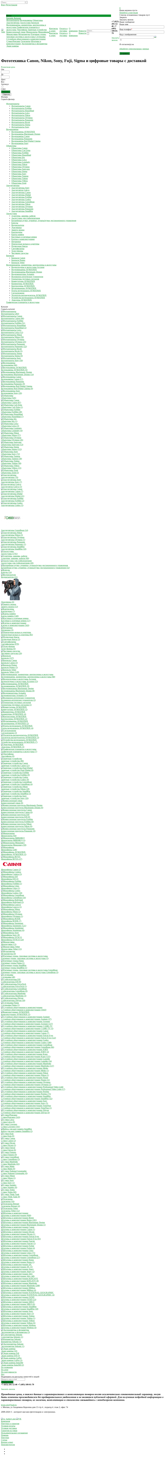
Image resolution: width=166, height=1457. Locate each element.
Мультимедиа (24, 34)
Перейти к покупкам (128, 13)
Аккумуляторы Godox (21, 199)
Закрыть (123, 17)
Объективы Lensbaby (20, 162)
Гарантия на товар (9, 1430)
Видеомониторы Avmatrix (22, 274)
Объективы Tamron (19, 176)
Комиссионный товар (16, 32)
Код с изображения (127, 34)
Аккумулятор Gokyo (20, 190)
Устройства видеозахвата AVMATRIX (28, 298)
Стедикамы (40, 37)
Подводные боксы (19, 246)
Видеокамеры (26, 20)
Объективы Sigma (19, 171)
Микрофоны (43, 32)
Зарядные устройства (37, 30)
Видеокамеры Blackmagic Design (25, 134)
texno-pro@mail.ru (9, 1405)
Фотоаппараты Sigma (20, 125)
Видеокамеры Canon (20, 136)
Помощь (4, 1435)
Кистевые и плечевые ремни (24, 237)
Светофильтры (17, 248)
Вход (3, 5)
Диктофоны (22, 30)
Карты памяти (17, 234)
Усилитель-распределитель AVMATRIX (29, 295)
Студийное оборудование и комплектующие (26, 39)
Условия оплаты (8, 1426)
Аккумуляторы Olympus (22, 206)
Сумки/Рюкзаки (13, 41)
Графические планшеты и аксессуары (22, 302)
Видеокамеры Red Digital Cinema (25, 141)
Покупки (5, 1437)
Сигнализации (17, 293)
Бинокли (35, 23)
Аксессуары (25, 23)
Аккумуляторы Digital (21, 195)
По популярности (9, 1372)
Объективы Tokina (19, 178)
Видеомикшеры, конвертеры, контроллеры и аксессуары (31, 265)
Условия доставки (9, 1428)
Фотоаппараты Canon (20, 106)
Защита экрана (17, 230)
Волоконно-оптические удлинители (27, 277)
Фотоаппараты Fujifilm (21, 108)
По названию (7, 1367)
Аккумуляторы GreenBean (22, 202)
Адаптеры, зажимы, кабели (23, 216)
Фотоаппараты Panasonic (22, 120)
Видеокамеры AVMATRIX (23, 132)
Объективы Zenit (18, 183)
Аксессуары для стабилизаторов (25, 218)
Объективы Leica (19, 160)
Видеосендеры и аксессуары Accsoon (27, 267)
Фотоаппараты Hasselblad (22, 111)
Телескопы (25, 41)
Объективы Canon (19, 148)
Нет (2, 1374)
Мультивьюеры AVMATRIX (23, 288)
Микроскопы (32, 32)
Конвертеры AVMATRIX (22, 284)
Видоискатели (17, 225)
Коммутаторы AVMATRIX (23, 281)
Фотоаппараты (12, 20)
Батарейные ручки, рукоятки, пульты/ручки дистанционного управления (43, 220)
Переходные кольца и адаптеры (25, 244)
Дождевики (16, 227)
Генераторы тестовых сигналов (25, 279)
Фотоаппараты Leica (20, 113)
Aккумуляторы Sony (20, 188)
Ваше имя (123, 24)
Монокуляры (12, 34)
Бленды (14, 223)
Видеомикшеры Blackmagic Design (26, 272)
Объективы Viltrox (19, 181)
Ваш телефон (125, 29)
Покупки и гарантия (10, 1423)
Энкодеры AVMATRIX (21, 300)
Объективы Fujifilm (20, 153)
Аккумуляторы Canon (21, 192)
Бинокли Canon (18, 258)
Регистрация (11, 5)
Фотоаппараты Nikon (20, 115)
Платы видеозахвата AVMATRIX (26, 291)
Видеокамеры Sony (19, 143)
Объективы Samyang (20, 169)
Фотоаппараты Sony (20, 127)
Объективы (38, 20)
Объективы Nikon (19, 164)
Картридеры (16, 232)
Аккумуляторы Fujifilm (21, 197)
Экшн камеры (12, 46)
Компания (5, 1421)
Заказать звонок (115, 39)
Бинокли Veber (18, 262)
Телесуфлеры (17, 251)
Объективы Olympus (20, 167)
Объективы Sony (18, 174)
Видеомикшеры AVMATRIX (24, 269)
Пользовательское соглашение (14, 1433)
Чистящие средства (19, 253)
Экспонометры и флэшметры (34, 44)
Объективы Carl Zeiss (20, 150)
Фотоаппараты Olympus (22, 118)
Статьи (4, 1440)
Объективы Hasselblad (21, 155)
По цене (4, 1370)
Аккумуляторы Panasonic (22, 209)
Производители (8, 1444)
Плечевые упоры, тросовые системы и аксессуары (26, 35)
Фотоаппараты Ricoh (20, 122)
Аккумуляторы (13, 23)
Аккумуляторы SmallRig (22, 211)
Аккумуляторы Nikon (20, 204)
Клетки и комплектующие (23, 239)
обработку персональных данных (134, 49)
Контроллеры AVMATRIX (23, 286)
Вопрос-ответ (7, 1442)
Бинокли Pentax (18, 260)
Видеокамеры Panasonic (21, 139)
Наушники (16, 241)
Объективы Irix (18, 157)
